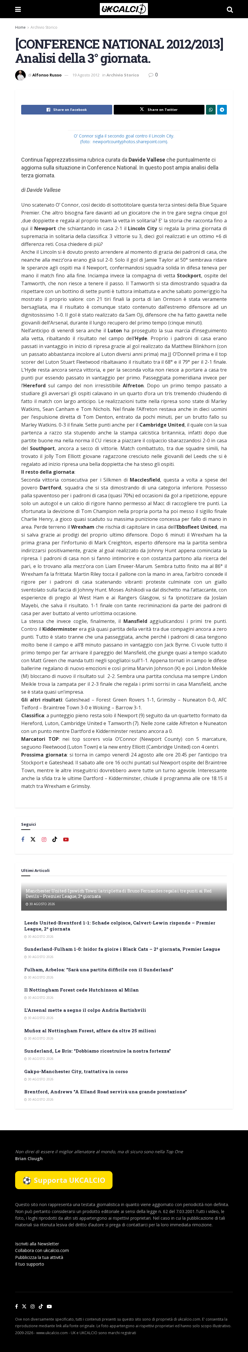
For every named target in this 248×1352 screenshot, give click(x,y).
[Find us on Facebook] (22, 839)
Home (20, 27)
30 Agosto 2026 (41, 904)
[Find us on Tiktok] (54, 839)
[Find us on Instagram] (44, 839)
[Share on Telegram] (222, 110)
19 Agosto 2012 (86, 75)
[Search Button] (230, 9)
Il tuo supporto (29, 1264)
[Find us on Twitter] (33, 839)
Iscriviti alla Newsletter (37, 1244)
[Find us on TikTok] (41, 1306)
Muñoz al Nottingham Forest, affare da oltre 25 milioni (90, 1031)
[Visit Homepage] (124, 9)
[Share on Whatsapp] (211, 110)
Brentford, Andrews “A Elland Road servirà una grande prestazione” (105, 1092)
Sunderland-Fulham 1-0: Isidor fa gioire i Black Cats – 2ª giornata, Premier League (122, 949)
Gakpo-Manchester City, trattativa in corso (76, 1071)
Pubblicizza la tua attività (39, 1257)
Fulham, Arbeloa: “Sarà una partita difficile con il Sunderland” (98, 969)
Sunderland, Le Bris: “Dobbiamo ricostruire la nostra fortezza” (97, 1051)
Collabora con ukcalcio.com (42, 1250)
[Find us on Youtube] (66, 839)
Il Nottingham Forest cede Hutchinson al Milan (81, 990)
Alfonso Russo (47, 75)
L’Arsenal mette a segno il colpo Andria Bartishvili (85, 1010)
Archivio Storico (44, 27)
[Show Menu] (18, 9)
